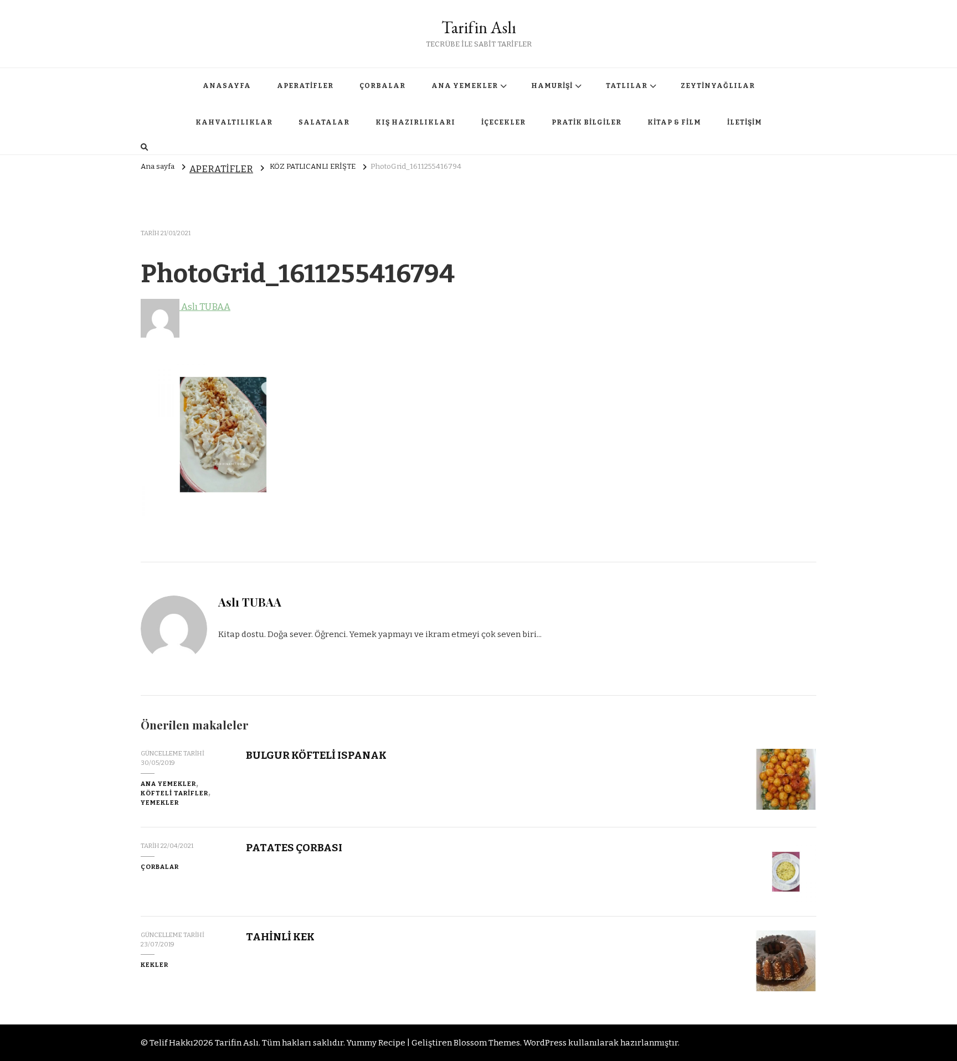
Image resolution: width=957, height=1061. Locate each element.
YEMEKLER (160, 802)
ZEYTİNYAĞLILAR (718, 86)
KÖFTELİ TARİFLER (174, 793)
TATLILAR (626, 86)
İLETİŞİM (744, 122)
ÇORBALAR (382, 86)
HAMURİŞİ (552, 86)
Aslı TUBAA (204, 307)
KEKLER (154, 965)
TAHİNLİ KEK (280, 936)
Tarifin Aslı (478, 27)
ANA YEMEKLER (464, 86)
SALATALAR (324, 122)
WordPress (545, 1043)
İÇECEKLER (503, 122)
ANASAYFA (227, 86)
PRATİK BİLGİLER (586, 122)
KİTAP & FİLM (674, 122)
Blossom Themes (487, 1043)
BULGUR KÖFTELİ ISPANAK (316, 755)
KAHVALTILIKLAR (233, 122)
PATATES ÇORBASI (294, 847)
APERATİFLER (305, 86)
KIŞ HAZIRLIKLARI (415, 122)
